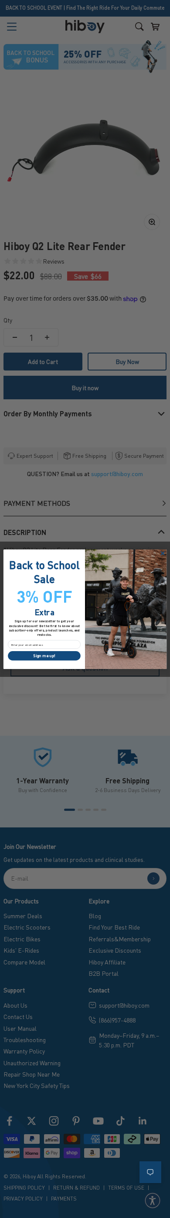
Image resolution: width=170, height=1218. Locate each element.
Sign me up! (44, 655)
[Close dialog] (163, 553)
